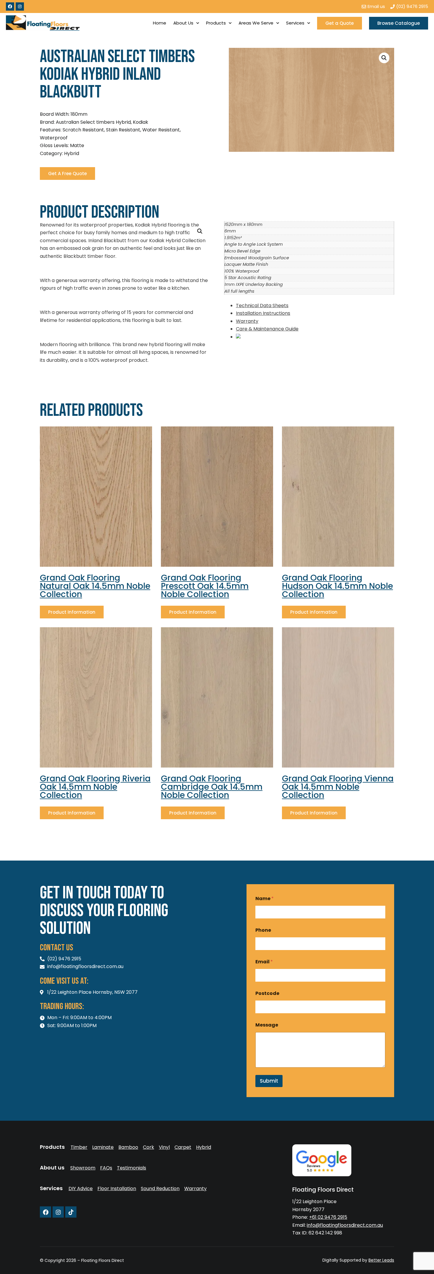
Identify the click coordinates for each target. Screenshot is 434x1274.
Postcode (267, 993)
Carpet (182, 1147)
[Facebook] (10, 6)
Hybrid (203, 1147)
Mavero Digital (329, 1264)
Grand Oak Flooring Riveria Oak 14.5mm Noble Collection (95, 787)
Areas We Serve (256, 23)
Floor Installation (116, 1189)
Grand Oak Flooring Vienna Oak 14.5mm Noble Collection (338, 787)
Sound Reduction (160, 1189)
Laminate (103, 1147)
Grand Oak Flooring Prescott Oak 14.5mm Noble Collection (205, 586)
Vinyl (164, 1147)
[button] (384, 58)
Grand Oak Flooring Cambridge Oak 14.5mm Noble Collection (211, 787)
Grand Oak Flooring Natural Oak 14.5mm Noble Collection (95, 586)
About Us (183, 23)
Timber (79, 1147)
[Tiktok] (70, 1212)
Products (216, 23)
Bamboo (128, 1147)
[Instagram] (20, 6)
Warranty (247, 321)
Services (295, 23)
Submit (269, 1080)
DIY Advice (80, 1189)
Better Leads (381, 1260)
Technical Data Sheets (262, 305)
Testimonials (131, 1168)
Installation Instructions (263, 313)
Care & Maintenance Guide (267, 328)
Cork (148, 1147)
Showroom (82, 1168)
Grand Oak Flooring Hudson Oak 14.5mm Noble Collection (337, 586)
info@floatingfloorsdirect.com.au (345, 1225)
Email (264, 962)
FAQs (106, 1168)
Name (264, 898)
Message (266, 1025)
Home (159, 23)
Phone (263, 930)
